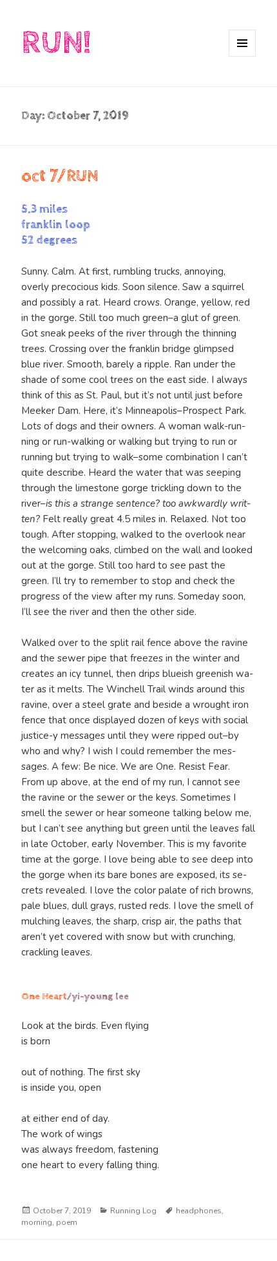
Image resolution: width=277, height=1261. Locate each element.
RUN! (56, 43)
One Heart (44, 996)
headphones (199, 1211)
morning (36, 1222)
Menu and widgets (242, 56)
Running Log (133, 1211)
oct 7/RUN (60, 176)
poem (66, 1222)
